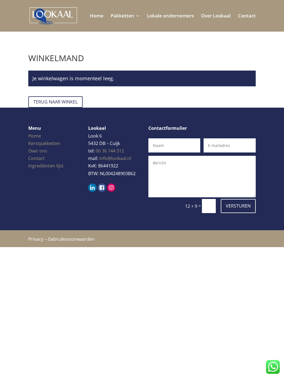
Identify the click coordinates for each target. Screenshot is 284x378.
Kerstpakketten (44, 143)
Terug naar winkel (55, 102)
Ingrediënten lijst (46, 166)
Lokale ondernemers (170, 16)
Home (96, 16)
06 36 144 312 (110, 151)
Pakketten (122, 16)
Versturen (238, 206)
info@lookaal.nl (115, 158)
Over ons (37, 151)
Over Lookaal (216, 16)
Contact (247, 16)
